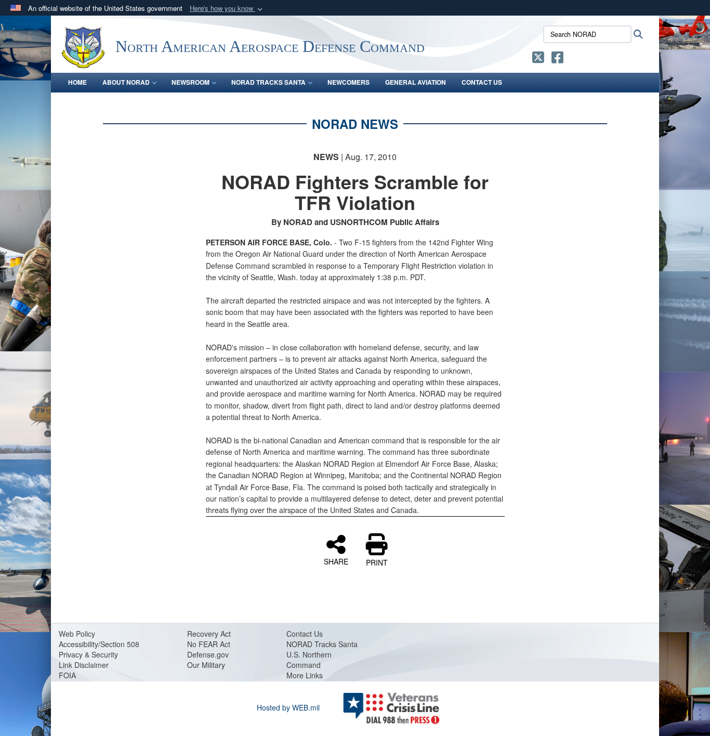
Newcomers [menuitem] (348, 82)
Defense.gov (208, 654)
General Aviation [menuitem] (415, 82)
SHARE (336, 561)
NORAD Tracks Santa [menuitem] (268, 82)
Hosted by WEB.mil (288, 707)
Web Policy (77, 633)
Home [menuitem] (77, 82)
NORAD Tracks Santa (322, 644)
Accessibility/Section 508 (99, 644)
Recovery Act (209, 633)
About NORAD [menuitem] (126, 82)
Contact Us (304, 633)
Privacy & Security (88, 654)
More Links (304, 675)
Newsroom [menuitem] (190, 82)
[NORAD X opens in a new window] (538, 59)
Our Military (206, 665)
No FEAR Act (208, 644)
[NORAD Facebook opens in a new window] (557, 59)
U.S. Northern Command (309, 659)
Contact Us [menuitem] (482, 82)
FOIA (67, 675)
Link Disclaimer (84, 665)
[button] (227, 8)
